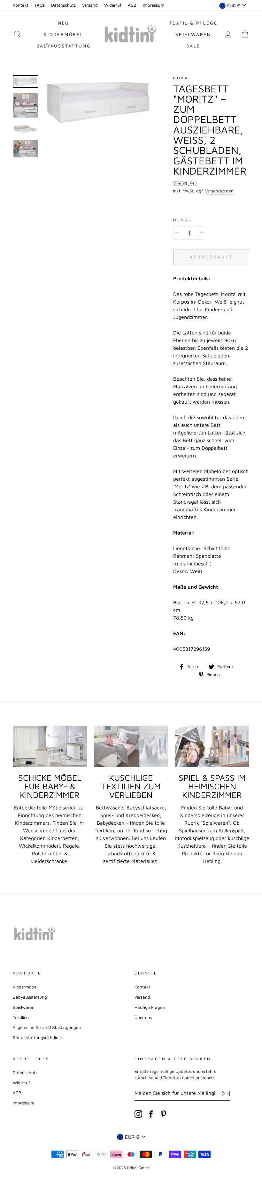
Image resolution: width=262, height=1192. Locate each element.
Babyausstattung (63, 45)
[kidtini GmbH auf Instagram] (138, 1114)
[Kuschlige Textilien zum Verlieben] (131, 746)
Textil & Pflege (193, 22)
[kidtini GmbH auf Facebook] (151, 1114)
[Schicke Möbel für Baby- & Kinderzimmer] (50, 746)
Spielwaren (193, 34)
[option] (97, 101)
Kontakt (20, 5)
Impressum (153, 5)
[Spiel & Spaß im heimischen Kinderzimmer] (212, 746)
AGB (132, 5)
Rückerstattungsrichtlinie (37, 1037)
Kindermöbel (63, 34)
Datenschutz (63, 5)
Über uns (143, 1017)
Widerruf (112, 5)
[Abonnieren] (226, 1093)
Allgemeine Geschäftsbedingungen (47, 1027)
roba (180, 77)
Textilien (21, 1017)
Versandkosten (219, 190)
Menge (182, 220)
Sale (193, 45)
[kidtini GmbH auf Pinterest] (163, 1114)
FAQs (40, 5)
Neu (63, 22)
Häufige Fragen (150, 1007)
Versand (90, 5)
